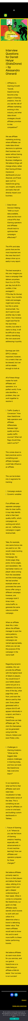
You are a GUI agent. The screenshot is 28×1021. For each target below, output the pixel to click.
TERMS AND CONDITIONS (19, 1006)
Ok (14, 1018)
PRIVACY (24, 1000)
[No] (26, 1015)
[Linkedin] (16, 995)
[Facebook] (12, 995)
